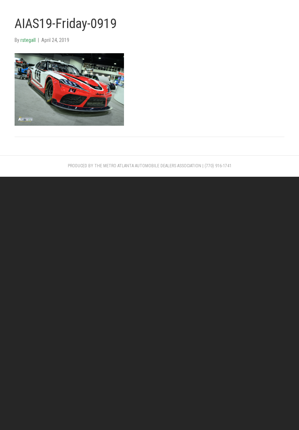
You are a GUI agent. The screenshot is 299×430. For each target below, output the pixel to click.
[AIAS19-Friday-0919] (69, 89)
